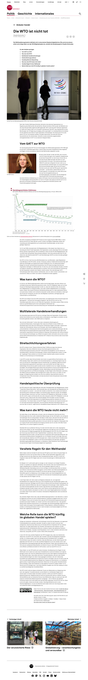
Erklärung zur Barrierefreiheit (68, 672)
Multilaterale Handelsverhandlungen (30, 55)
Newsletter (35, 672)
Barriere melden (56, 672)
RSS (40, 672)
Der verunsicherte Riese (19, 647)
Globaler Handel (23, 25)
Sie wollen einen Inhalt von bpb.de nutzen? (44, 602)
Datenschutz (22, 672)
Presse (49, 672)
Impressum (15, 672)
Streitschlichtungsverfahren (28, 57)
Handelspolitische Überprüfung (29, 59)
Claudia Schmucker (19, 35)
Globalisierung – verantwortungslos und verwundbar (63, 649)
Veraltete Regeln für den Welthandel (30, 64)
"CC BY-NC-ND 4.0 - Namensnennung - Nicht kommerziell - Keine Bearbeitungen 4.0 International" (51, 590)
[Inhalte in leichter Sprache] (73, 2)
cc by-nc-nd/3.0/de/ (56, 236)
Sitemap (29, 672)
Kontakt (45, 672)
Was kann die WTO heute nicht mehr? (31, 62)
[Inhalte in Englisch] (80, 2)
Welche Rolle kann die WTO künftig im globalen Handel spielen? (38, 66)
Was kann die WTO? (26, 53)
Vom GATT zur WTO (26, 51)
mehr (67, 2)
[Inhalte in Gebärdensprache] (77, 2)
